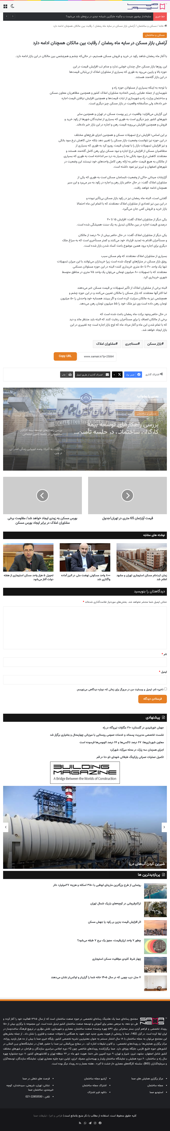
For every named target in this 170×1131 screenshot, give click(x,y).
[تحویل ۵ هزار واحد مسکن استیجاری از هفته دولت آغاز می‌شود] (28, 557)
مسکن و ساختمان (147, 26)
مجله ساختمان (155, 1086)
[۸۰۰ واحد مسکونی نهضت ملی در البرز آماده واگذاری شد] (85, 557)
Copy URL (65, 356)
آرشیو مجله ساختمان (95, 1079)
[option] (85, 429)
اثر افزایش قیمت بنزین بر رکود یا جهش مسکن (114, 922)
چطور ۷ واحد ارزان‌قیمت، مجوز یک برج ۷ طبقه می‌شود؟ (109, 940)
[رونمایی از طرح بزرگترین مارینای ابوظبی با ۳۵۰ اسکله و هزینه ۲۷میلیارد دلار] (155, 891)
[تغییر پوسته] (12, 8)
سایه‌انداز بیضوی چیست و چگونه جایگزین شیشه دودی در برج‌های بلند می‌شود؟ (108, 17)
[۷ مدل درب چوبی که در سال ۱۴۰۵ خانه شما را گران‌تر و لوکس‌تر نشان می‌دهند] (155, 983)
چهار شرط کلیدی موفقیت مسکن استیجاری (116, 959)
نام (164, 654)
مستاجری (131, 344)
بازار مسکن (154, 344)
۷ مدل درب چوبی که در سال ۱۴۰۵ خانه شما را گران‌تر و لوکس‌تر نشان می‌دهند (96, 977)
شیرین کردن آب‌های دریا (147, 864)
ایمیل (163, 672)
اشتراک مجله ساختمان (94, 1086)
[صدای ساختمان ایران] (147, 6)
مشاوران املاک (105, 344)
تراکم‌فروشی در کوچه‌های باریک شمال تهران (115, 903)
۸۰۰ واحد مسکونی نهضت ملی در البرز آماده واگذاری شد (85, 577)
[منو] (5, 8)
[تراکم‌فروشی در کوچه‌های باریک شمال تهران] (155, 909)
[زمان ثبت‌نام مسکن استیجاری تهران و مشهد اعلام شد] (142, 557)
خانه (161, 26)
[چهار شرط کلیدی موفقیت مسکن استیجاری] (155, 965)
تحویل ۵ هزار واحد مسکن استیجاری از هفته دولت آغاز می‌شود (28, 577)
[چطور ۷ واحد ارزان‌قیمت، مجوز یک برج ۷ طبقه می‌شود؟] (155, 946)
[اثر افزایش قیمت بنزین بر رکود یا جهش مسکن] (155, 928)
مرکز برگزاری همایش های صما (147, 1079)
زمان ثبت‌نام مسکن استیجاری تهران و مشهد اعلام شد (142, 577)
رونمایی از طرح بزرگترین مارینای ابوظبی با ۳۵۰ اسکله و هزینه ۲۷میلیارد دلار (97, 885)
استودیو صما (156, 1092)
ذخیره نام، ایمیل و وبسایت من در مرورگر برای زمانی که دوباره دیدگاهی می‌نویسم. (119, 690)
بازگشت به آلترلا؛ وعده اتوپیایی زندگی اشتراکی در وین (121, 431)
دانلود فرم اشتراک (97, 1092)
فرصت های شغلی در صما (36, 1079)
